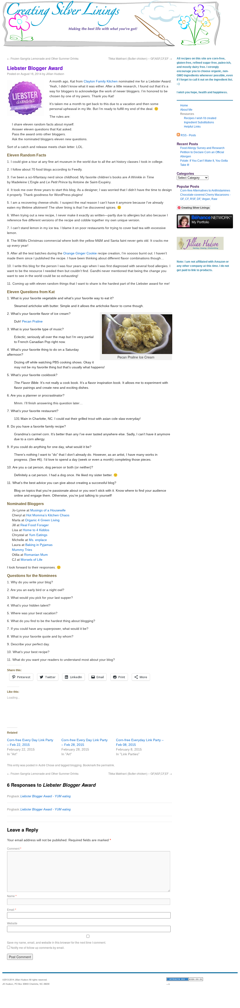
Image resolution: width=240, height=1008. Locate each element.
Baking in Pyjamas (38, 545)
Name (12, 896)
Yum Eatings (38, 535)
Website (12, 923)
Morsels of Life (31, 559)
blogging (76, 765)
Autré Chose (46, 765)
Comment (14, 848)
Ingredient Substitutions (199, 122)
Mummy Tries (22, 550)
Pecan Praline (32, 321)
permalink (107, 765)
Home (15, 48)
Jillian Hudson (55, 74)
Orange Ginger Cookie (80, 253)
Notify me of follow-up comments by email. (37, 948)
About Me (54, 48)
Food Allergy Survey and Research (202, 148)
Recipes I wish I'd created (200, 118)
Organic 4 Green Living (42, 520)
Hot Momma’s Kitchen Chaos (47, 515)
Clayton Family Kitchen (101, 81)
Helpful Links (192, 126)
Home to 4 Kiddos (36, 530)
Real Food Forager (34, 525)
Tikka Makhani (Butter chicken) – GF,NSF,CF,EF (140, 58)
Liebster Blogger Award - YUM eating (45, 796)
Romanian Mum (36, 555)
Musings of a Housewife (48, 510)
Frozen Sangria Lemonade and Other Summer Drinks (43, 58)
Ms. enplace (38, 540)
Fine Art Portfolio (79, 48)
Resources (33, 48)
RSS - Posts (188, 135)
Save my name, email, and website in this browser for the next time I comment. (56, 942)
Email (11, 909)
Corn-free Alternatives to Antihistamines (205, 190)
